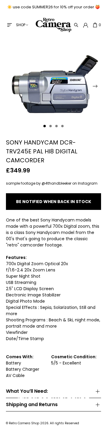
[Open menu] (9, 25)
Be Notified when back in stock (53, 202)
